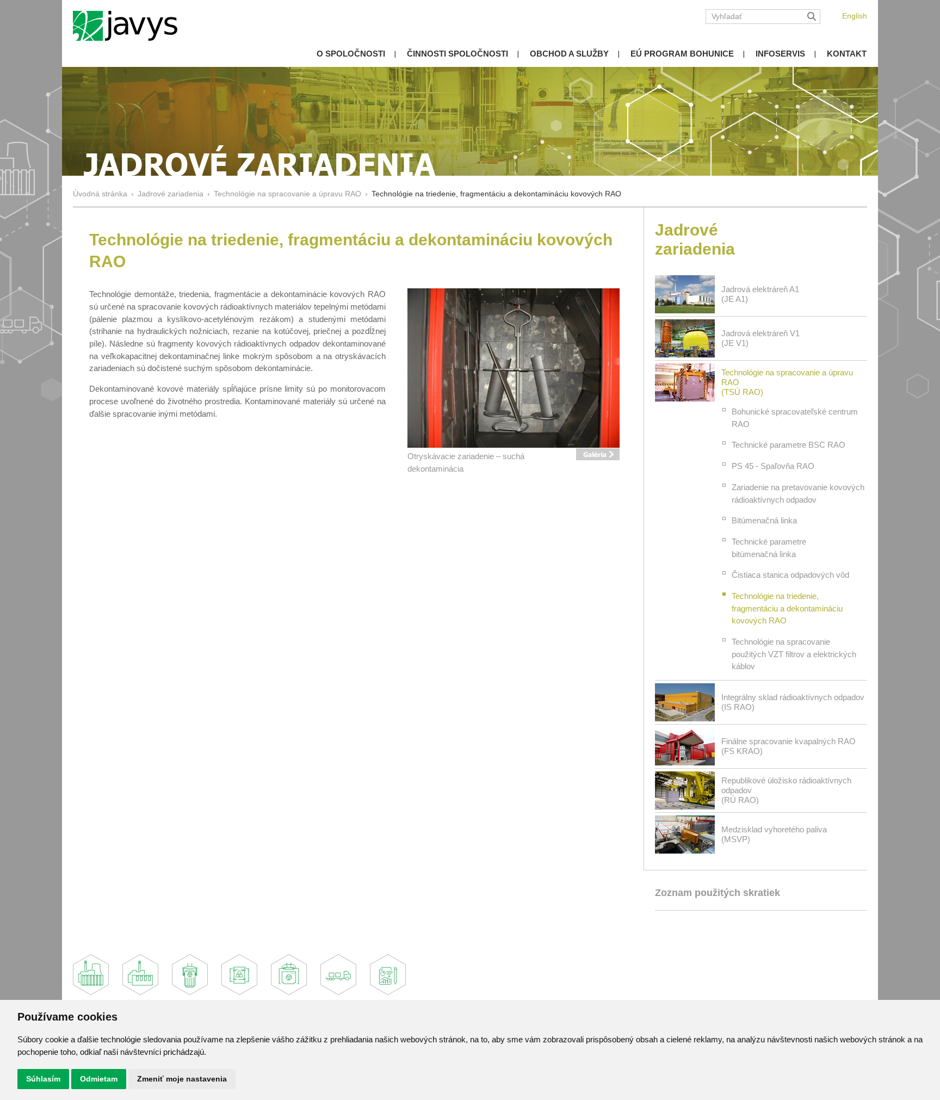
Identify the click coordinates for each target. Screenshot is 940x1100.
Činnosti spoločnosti (457, 53)
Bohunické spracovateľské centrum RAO (795, 418)
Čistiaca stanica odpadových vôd (790, 574)
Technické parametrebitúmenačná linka (769, 548)
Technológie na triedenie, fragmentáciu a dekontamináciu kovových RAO (787, 608)
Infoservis (780, 53)
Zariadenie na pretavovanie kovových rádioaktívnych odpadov (798, 493)
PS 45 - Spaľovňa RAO (773, 466)
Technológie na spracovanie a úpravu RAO (288, 194)
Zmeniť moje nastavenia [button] (182, 1078)
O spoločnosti (351, 53)
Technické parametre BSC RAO (788, 444)
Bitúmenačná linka (764, 520)
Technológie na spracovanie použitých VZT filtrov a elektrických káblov (794, 654)
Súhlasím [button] (43, 1078)
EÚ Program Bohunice (682, 53)
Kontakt (847, 53)
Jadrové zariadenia (170, 194)
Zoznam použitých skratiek (717, 892)
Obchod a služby (569, 53)
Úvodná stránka (100, 194)
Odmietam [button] (99, 1078)
